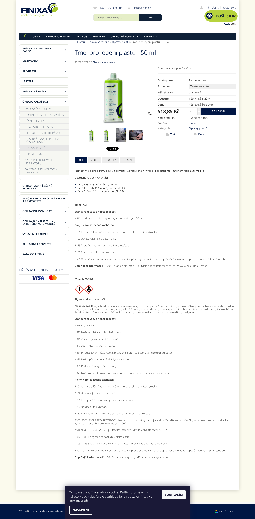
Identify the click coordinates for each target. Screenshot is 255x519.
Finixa (193, 123)
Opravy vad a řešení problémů (37, 187)
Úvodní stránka (25, 36)
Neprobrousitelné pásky (42, 132)
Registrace (229, 7)
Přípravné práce (34, 91)
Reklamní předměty (36, 244)
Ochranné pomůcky (37, 211)
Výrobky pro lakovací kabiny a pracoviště (44, 200)
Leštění (27, 81)
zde (86, 500)
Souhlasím (174, 495)
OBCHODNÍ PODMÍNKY (124, 36)
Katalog (82, 36)
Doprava (99, 36)
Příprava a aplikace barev (36, 50)
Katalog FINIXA (33, 254)
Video (94, 160)
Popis (81, 160)
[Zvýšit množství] (199, 109)
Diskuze (127, 160)
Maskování (30, 61)
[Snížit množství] (199, 113)
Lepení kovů (33, 154)
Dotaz (202, 134)
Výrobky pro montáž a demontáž (41, 171)
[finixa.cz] (39, 10)
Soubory (110, 160)
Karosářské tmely (38, 109)
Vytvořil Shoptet (227, 511)
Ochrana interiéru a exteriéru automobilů (39, 222)
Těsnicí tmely (34, 121)
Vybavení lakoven (35, 234)
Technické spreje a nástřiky (45, 115)
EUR (233, 23)
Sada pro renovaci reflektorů (38, 161)
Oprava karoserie (35, 101)
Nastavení (81, 510)
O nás (36, 36)
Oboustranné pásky (39, 126)
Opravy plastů (35, 148)
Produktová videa (58, 36)
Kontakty (150, 36)
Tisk (172, 134)
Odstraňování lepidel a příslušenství (42, 140)
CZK (227, 23)
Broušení (29, 71)
